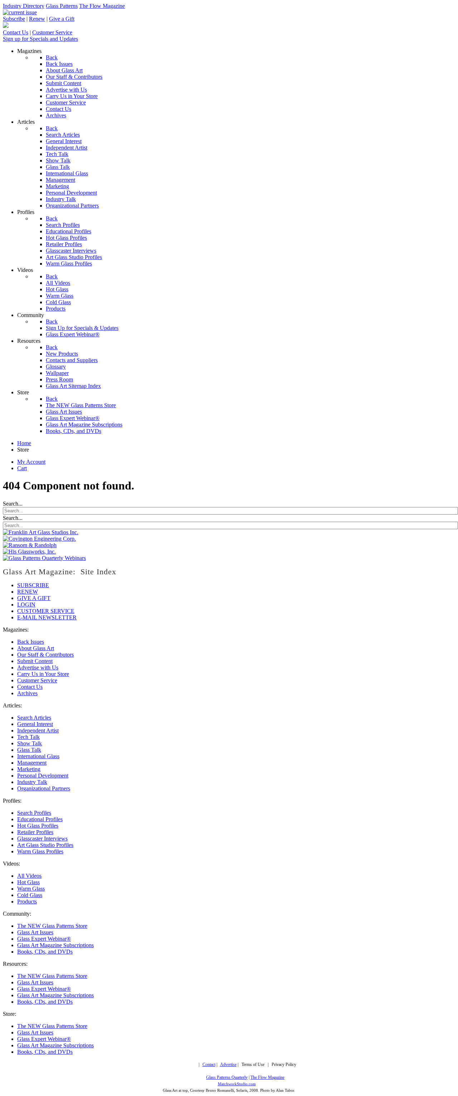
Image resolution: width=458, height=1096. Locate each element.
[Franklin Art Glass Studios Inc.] (40, 532)
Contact (209, 1064)
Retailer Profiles (35, 832)
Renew (37, 19)
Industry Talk (32, 782)
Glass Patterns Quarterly (227, 1077)
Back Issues (30, 642)
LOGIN (26, 604)
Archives (27, 693)
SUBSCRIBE (33, 585)
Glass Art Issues (35, 932)
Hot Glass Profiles (37, 826)
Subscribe (14, 19)
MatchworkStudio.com (237, 1084)
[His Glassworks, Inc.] (29, 552)
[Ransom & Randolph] (30, 545)
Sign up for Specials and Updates (40, 39)
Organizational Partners (43, 788)
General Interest (35, 724)
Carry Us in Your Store (43, 674)
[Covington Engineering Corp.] (39, 539)
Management (32, 763)
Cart (22, 468)
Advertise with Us (37, 667)
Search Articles (34, 718)
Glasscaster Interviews (42, 839)
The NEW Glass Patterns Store (52, 926)
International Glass (38, 756)
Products (27, 901)
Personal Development (42, 776)
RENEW (27, 592)
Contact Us (15, 32)
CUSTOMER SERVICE (45, 611)
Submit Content (35, 661)
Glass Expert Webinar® (44, 939)
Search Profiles (34, 813)
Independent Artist (38, 730)
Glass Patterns (62, 6)
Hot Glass (28, 882)
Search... (13, 504)
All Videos (29, 876)
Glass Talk (29, 750)
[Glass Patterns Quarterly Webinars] (44, 558)
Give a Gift (61, 19)
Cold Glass (29, 895)
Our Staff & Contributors (45, 655)
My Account (31, 462)
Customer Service (52, 32)
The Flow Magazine (102, 6)
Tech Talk (28, 737)
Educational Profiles (40, 819)
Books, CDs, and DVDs (45, 952)
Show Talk (29, 743)
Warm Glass (31, 889)
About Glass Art (35, 648)
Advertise (228, 1064)
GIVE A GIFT (33, 598)
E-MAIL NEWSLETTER (47, 617)
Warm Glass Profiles (40, 851)
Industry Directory (23, 6)
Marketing (28, 769)
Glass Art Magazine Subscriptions (55, 945)
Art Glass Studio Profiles (45, 845)
